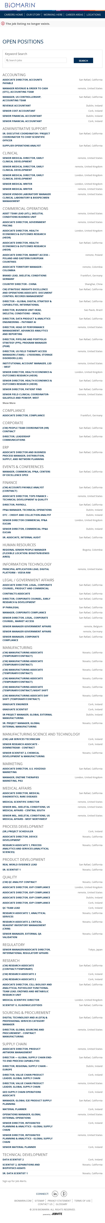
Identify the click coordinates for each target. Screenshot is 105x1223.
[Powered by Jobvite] (52, 1217)
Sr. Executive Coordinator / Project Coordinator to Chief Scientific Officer (26, 137)
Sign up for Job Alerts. (15, 1181)
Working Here (53, 14)
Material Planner (14, 1109)
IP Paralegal (11, 607)
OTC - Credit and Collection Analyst (27, 514)
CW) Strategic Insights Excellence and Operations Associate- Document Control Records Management (27, 293)
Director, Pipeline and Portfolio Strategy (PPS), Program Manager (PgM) (25, 343)
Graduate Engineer (15, 704)
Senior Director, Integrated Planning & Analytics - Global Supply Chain (27, 1126)
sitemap (39, 1200)
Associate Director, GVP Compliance (26, 887)
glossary (61, 1204)
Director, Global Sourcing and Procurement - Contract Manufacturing (23, 1033)
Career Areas (74, 14)
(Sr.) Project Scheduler (18, 831)
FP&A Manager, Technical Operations (27, 509)
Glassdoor (64, 1194)
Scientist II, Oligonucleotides (22, 1005)
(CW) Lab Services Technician (21, 739)
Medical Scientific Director (21, 801)
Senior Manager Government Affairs (27, 626)
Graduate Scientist (15, 709)
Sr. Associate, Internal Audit (22, 537)
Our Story (33, 14)
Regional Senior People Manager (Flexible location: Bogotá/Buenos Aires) (26, 553)
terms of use (82, 1200)
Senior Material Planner (19, 1147)
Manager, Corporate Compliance (24, 612)
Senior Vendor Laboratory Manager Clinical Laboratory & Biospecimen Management (27, 198)
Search (83, 60)
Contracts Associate (16, 593)
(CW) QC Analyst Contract (20, 881)
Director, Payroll (14, 504)
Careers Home (13, 14)
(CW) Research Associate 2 (19, 974)
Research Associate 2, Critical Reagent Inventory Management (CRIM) (24, 925)
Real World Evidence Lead (20, 864)
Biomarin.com (22, 1200)
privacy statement (59, 1200)
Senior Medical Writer (17, 183)
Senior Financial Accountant (22, 115)
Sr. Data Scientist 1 (15, 1173)
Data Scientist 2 (13, 1159)
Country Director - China (19, 284)
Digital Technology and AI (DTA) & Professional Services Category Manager (25, 1021)
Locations (94, 14)
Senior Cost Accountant (19, 110)
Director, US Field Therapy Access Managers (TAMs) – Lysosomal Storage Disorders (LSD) (27, 355)
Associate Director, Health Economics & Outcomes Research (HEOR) (24, 234)
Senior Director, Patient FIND (22, 389)
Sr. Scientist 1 (12, 869)
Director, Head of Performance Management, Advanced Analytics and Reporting (25, 331)
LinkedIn (55, 1194)
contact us (45, 1204)
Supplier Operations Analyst (22, 145)
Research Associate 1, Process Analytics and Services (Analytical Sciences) (26, 849)
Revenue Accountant (17, 105)
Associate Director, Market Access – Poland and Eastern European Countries (26, 258)
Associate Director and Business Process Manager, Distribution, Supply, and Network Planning (24, 456)
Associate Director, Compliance (24, 415)
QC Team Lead (11, 907)
